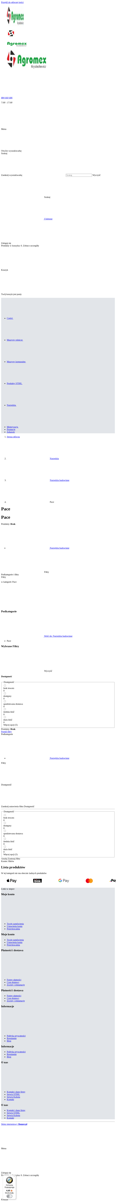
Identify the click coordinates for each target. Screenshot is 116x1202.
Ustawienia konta (14, 926)
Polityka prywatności (16, 1036)
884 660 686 (6, 98)
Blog (9, 1041)
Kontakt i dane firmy (16, 1092)
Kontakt (10, 1099)
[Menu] (14, 1177)
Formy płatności (14, 980)
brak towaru (8, 688)
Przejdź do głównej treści (12, 2)
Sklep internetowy (14, 1124)
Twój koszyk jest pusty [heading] (11, 294)
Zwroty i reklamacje (16, 985)
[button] (68, 197)
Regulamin (12, 1038)
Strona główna (13, 437)
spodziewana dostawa (13, 704)
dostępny (7, 696)
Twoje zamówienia (15, 924)
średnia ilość (8, 712)
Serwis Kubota (13, 1097)
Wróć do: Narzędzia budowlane (58, 636)
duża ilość (7, 720)
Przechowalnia (13, 929)
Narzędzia (54, 458)
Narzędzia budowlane (59, 480)
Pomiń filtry (6, 731)
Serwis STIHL (13, 1094)
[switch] (9, 1196)
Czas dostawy (13, 982)
